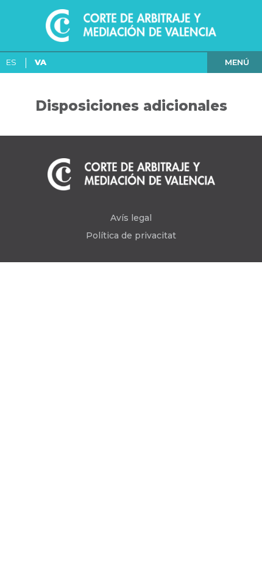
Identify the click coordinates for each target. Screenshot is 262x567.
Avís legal (131, 217)
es (11, 62)
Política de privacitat (131, 235)
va (40, 62)
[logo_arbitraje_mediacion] (131, 25)
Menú (237, 62)
